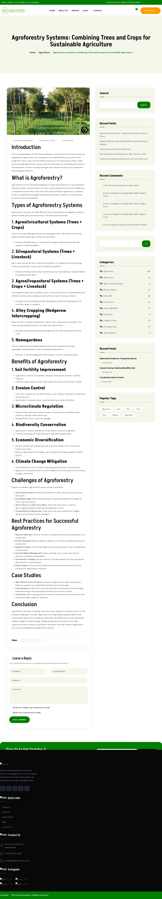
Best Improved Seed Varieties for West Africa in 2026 (123, 154)
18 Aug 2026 (106, 382)
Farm (128, 409)
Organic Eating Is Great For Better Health (129, 224)
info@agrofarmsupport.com (17, 860)
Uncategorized (110, 326)
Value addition (110, 333)
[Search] (146, 243)
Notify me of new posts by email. (27, 712)
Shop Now (149, 11)
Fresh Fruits (109, 302)
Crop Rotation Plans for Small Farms (115, 149)
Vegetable (128, 415)
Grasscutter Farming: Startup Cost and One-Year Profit (124, 159)
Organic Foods (110, 320)
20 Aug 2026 (107, 363)
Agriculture (44, 52)
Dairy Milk (108, 296)
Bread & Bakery (110, 289)
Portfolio (6, 812)
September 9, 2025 (47, 140)
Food (138, 409)
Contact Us (7, 827)
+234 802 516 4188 (13, 853)
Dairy (119, 409)
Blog (4, 822)
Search (104, 93)
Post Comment (19, 720)
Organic (115, 415)
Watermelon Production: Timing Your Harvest (118, 358)
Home (52, 10)
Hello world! (133, 185)
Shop (85, 10)
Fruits (104, 415)
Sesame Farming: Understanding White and (117, 368)
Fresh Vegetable (111, 308)
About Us (63, 10)
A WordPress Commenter (114, 185)
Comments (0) (67, 140)
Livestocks (108, 314)
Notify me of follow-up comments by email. (31, 707)
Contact (97, 10)
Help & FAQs (7, 817)
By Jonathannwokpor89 (23, 140)
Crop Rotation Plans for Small (111, 377)
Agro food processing (113, 283)
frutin (105, 193)
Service (75, 10)
